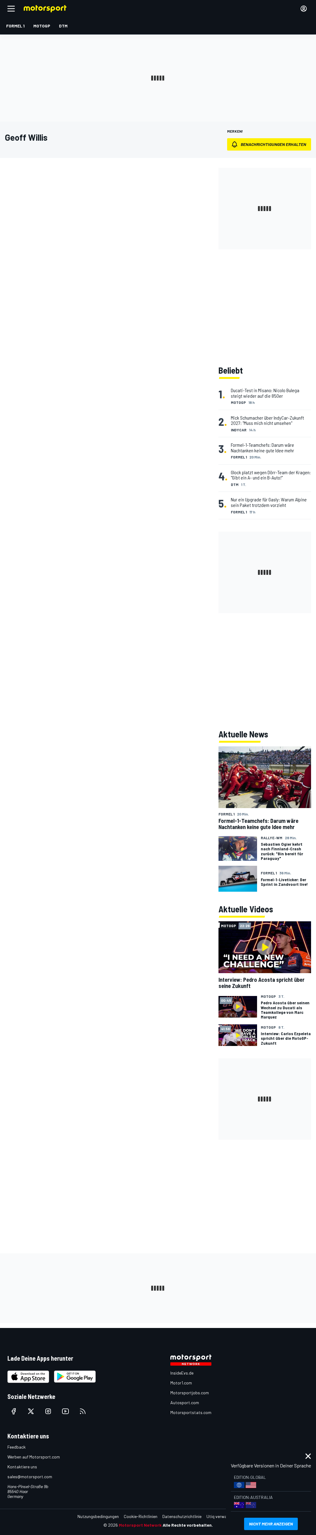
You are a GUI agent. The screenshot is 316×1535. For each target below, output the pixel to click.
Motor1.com (181, 1382)
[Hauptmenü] (11, 9)
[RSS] (83, 1411)
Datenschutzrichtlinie (182, 1516)
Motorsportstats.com (190, 1412)
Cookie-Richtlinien (140, 1516)
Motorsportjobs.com (189, 1392)
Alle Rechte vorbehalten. (188, 1525)
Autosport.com (184, 1402)
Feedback (16, 1447)
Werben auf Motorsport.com (33, 1456)
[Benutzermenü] (303, 8)
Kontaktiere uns (22, 1466)
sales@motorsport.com (29, 1476)
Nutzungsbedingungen (98, 1516)
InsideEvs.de (181, 1372)
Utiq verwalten (220, 1516)
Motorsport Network (140, 1525)
